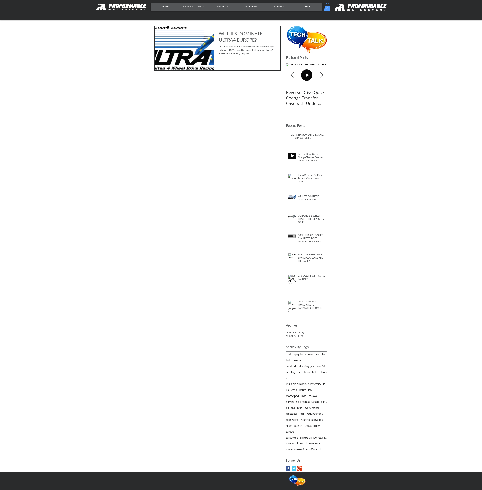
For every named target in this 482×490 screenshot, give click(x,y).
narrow (313, 396)
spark (289, 426)
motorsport (292, 396)
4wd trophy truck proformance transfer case (306, 354)
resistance (291, 414)
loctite (302, 390)
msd (303, 396)
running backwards (312, 420)
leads (294, 390)
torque (290, 431)
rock (302, 414)
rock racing (292, 420)
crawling (290, 372)
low (310, 390)
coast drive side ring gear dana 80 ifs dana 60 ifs (306, 366)
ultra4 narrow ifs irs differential (303, 449)
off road (290, 408)
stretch (298, 426)
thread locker (312, 426)
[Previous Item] (292, 75)
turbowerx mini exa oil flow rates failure (306, 438)
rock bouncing (315, 414)
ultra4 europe (312, 443)
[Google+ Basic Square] (299, 468)
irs (287, 390)
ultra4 (299, 443)
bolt (288, 360)
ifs (287, 378)
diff (299, 372)
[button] (327, 7)
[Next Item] (321, 75)
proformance (312, 408)
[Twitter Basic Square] (294, 468)
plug (299, 408)
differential (310, 372)
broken (297, 360)
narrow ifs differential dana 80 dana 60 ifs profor (306, 402)
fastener (322, 372)
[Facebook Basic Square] (288, 468)
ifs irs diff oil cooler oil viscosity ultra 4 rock (306, 384)
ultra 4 (290, 443)
